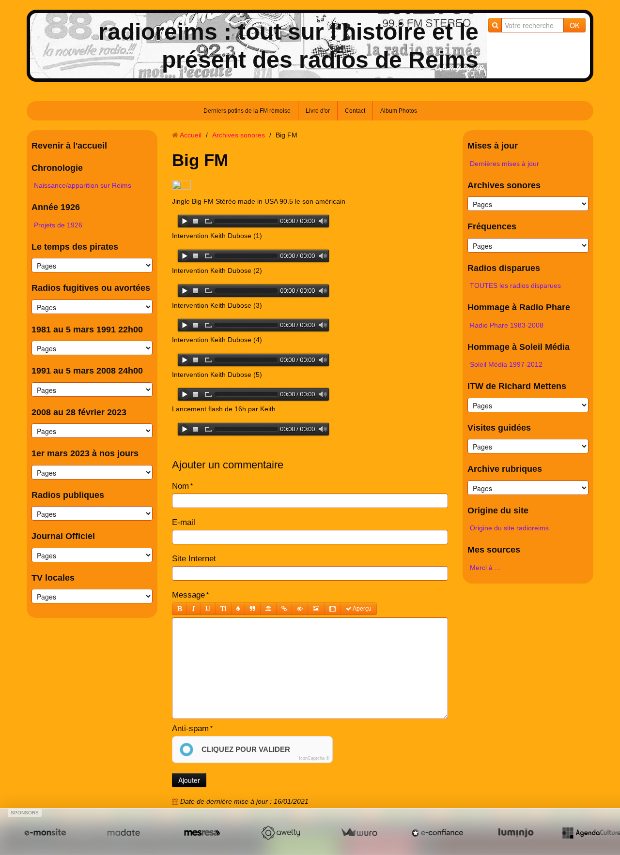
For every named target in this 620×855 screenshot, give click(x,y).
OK (574, 25)
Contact (355, 110)
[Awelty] (280, 832)
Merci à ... (485, 567)
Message (188, 595)
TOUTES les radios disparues (515, 285)
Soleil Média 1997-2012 (506, 364)
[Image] (316, 608)
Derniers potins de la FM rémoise (247, 110)
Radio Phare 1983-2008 (506, 325)
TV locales (53, 578)
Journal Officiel (63, 536)
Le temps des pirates (74, 247)
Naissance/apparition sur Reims (82, 185)
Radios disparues (503, 268)
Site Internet (194, 558)
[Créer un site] (45, 832)
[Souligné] (208, 608)
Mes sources (493, 550)
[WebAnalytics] (181, 185)
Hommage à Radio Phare (518, 307)
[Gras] (179, 608)
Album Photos (398, 110)
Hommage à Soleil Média (518, 347)
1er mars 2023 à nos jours (85, 453)
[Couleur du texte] (238, 608)
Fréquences (491, 226)
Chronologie (57, 168)
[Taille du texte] (223, 608)
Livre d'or (318, 110)
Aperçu (362, 608)
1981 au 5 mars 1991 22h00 (87, 329)
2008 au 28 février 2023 (78, 412)
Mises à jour (492, 145)
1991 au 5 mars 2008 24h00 (87, 370)
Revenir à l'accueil (69, 145)
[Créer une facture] (359, 832)
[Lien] (284, 608)
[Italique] (193, 608)
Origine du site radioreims (509, 528)
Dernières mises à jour (504, 163)
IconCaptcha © (314, 758)
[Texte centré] (268, 608)
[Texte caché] (300, 608)
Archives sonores (238, 135)
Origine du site (497, 510)
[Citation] (253, 608)
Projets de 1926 (58, 225)
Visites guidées (499, 428)
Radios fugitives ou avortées (90, 288)
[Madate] (123, 832)
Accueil (191, 135)
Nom (180, 486)
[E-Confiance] (437, 832)
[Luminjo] (515, 832)
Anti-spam (190, 728)
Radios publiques (67, 495)
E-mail (183, 522)
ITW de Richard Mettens (516, 386)
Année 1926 (55, 207)
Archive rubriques (504, 469)
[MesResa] (202, 832)
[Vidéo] (332, 608)
